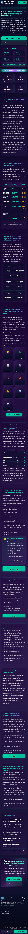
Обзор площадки (5, 911)
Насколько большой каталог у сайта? (11, 845)
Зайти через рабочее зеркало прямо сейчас (14, 568)
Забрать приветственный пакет (14, 43)
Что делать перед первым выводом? (13, 851)
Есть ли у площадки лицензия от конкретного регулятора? (12, 833)
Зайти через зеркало (14, 879)
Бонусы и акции (4, 915)
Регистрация (22, 2)
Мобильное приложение (6, 918)
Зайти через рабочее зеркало (14, 38)
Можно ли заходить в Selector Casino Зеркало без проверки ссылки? (13, 820)
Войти (7, 931)
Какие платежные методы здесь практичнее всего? (12, 839)
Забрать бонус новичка (14, 884)
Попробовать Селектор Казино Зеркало (14, 64)
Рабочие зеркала (5, 913)
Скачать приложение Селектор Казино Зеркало (14, 756)
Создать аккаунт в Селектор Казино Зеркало (14, 615)
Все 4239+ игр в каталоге (14, 414)
